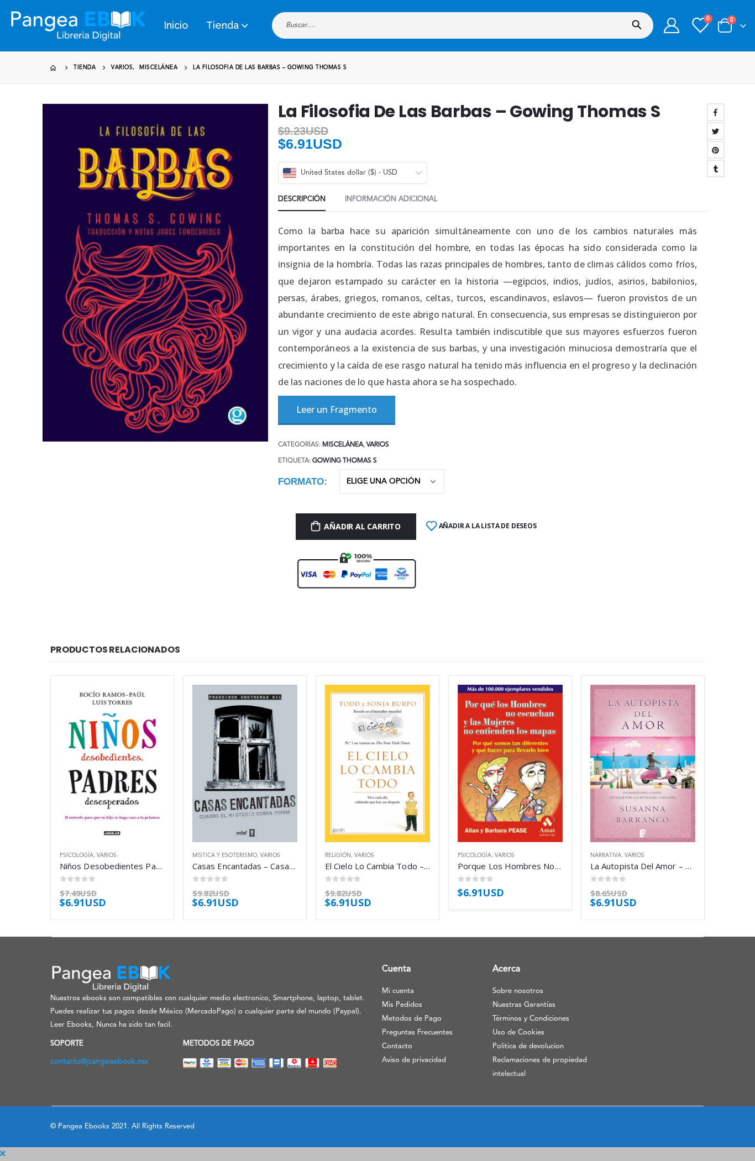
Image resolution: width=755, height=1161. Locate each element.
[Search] (639, 21)
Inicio (176, 25)
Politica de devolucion (528, 1046)
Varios (377, 445)
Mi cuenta (398, 991)
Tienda (222, 25)
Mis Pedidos (402, 1004)
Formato (301, 481)
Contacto (397, 1046)
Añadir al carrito (362, 526)
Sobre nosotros (517, 991)
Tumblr (716, 168)
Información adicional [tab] (391, 199)
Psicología (76, 855)
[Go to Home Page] (54, 68)
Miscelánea (342, 445)
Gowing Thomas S (344, 461)
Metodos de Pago (412, 1018)
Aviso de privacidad (414, 1060)
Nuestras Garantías (523, 1004)
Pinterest (716, 150)
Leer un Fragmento (336, 409)
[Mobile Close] (3, 1154)
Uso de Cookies (518, 1032)
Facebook (716, 112)
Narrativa (605, 855)
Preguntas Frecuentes (417, 1032)
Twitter (716, 131)
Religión (338, 855)
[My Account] (671, 25)
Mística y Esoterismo (224, 855)
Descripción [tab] (302, 199)
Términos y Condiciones (530, 1018)
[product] (112, 763)
